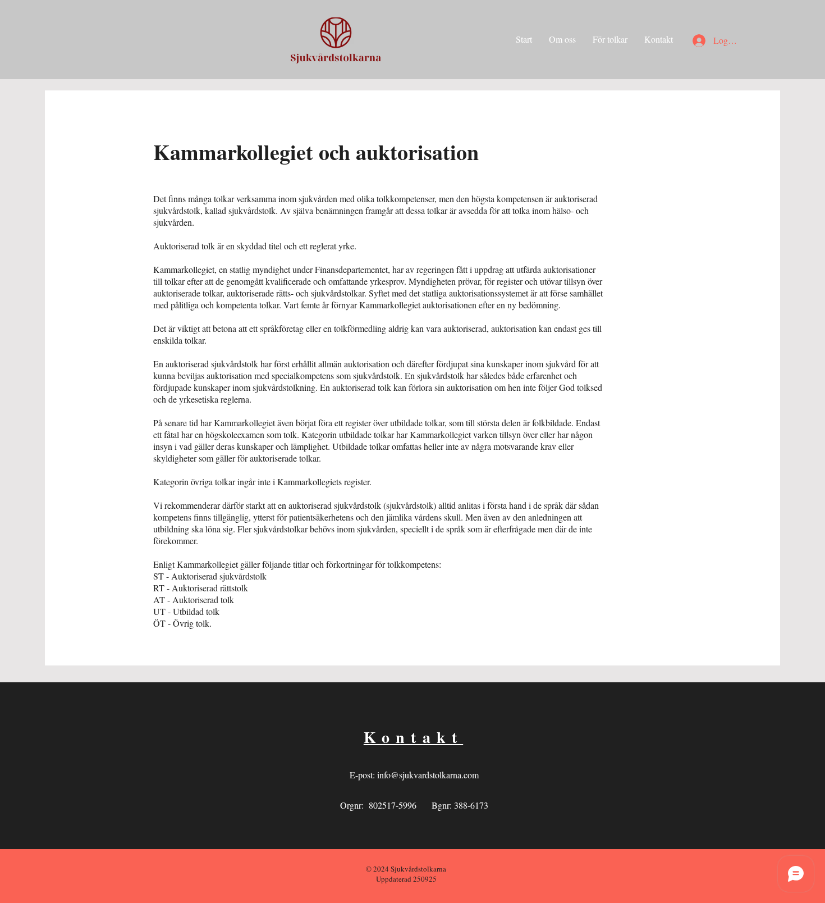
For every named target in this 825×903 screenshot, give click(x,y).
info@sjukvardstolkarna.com (428, 775)
